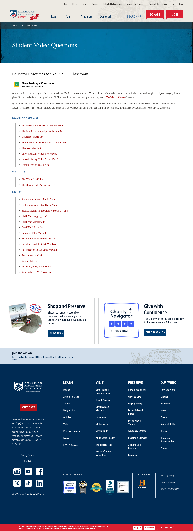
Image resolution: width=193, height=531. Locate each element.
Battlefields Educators (112, 4)
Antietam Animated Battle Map (38, 199)
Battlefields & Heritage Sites (103, 391)
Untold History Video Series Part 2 (40, 159)
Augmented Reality (105, 437)
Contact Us (166, 448)
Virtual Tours (102, 430)
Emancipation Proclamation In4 (38, 238)
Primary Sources (71, 431)
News (74, 4)
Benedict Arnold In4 (32, 136)
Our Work (105, 17)
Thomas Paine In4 (31, 148)
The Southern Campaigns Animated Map (43, 131)
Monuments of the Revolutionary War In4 (44, 142)
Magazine (133, 455)
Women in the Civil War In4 (36, 272)
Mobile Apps (102, 423)
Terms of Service (169, 482)
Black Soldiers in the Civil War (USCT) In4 (45, 210)
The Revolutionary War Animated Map (43, 125)
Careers (164, 431)
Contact (28, 460)
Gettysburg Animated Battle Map (39, 205)
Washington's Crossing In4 (36, 164)
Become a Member (137, 437)
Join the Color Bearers (135, 446)
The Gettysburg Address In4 (37, 266)
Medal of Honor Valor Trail (105, 453)
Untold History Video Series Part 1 (40, 153)
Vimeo (121, 97)
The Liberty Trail (106, 444)
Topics (66, 403)
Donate (155, 14)
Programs (165, 403)
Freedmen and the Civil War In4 (39, 244)
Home (25, 14)
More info (149, 527)
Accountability (168, 424)
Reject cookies (165, 527)
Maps (66, 437)
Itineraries (101, 417)
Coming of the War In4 (34, 233)
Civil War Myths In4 (32, 227)
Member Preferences (136, 4)
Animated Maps (71, 396)
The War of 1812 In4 (33, 179)
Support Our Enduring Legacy (161, 4)
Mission (164, 396)
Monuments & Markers (102, 408)
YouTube (110, 97)
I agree (137, 527)
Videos (66, 424)
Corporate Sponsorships (167, 439)
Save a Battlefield (137, 389)
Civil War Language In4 (34, 216)
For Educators (70, 444)
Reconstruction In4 (32, 255)
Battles (66, 389)
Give (66, 4)
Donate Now (28, 407)
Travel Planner (103, 399)
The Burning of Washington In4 (38, 184)
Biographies (69, 410)
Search (132, 16)
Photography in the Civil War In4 (39, 249)
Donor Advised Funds (135, 412)
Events (85, 4)
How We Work (168, 389)
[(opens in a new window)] (17, 471)
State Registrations (170, 489)
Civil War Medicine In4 (34, 221)
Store (181, 4)
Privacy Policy (167, 475)
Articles (67, 417)
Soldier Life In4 (30, 261)
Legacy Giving (138, 403)
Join (175, 14)
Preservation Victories (134, 422)
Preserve (86, 17)
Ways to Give (134, 396)
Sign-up (95, 4)
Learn (54, 17)
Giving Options (28, 455)
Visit (69, 17)
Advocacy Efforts (137, 430)
